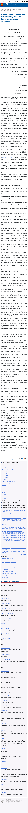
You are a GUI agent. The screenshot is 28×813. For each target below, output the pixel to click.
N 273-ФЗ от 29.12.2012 (5, 598)
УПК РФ (4, 498)
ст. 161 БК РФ (3, 748)
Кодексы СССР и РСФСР (7, 556)
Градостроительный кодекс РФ (9, 481)
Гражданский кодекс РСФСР (9, 562)
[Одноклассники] (24, 457)
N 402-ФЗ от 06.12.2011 (5, 638)
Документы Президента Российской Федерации (13, 504)
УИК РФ (4, 494)
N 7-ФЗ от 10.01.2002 (5, 628)
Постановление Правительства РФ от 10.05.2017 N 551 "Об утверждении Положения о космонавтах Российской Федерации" (13, 9)
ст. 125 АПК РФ (4, 792)
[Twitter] (23, 457)
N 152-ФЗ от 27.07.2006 (5, 676)
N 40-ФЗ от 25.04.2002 (6, 593)
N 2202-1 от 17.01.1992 (5, 666)
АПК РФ (4, 464)
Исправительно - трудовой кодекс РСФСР (12, 567)
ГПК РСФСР (5, 560)
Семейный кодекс (6, 490)
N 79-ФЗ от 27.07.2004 (5, 603)
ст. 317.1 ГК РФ (4, 705)
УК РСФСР (4, 575)
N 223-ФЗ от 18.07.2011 (5, 659)
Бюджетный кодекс (6, 465)
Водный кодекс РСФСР (7, 558)
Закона (11, 42)
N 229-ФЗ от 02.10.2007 (6, 685)
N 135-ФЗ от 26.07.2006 (6, 643)
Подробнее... (24, 554)
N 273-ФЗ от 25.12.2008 (6, 618)
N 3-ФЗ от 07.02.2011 (5, 633)
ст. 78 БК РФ (3, 730)
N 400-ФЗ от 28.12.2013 (6, 584)
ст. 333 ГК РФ (4, 700)
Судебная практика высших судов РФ (11, 500)
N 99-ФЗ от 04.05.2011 (5, 648)
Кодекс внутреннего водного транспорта (11, 487)
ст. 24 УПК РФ (4, 773)
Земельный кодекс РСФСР (8, 565)
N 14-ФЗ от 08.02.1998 (5, 654)
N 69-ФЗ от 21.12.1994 (5, 588)
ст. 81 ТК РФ (3, 723)
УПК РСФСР (5, 577)
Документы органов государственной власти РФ (13, 507)
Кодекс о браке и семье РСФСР (9, 573)
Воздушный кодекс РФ (7, 469)
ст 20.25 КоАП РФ (5, 717)
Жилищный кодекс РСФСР (8, 564)
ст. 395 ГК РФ (4, 710)
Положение (22, 48)
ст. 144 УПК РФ (4, 761)
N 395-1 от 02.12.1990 (5, 695)
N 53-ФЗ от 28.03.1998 (5, 690)
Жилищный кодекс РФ (7, 483)
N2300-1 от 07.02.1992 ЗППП (7, 613)
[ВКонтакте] (21, 457)
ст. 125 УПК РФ (4, 768)
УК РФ (3, 496)
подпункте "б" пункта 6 (8, 157)
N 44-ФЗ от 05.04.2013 (5, 680)
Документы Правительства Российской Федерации (14, 505)
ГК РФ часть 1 (5, 471)
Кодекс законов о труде (7, 571)
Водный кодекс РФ (6, 467)
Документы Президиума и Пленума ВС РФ (12, 508)
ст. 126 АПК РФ (4, 779)
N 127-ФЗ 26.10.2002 (5, 671)
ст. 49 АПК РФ (4, 784)
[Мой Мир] (25, 457)
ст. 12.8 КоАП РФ (4, 738)
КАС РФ (4, 485)
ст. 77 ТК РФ (3, 754)
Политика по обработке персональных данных (12, 804)
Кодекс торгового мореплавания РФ (10, 488)
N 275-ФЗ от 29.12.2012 (5, 608)
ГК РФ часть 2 (5, 473)
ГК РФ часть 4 (5, 477)
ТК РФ (3, 492)
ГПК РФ (4, 479)
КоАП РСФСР (5, 569)
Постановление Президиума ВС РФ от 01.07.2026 (13, 535)
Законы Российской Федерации (9, 502)
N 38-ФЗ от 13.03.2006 (5, 623)
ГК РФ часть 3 (5, 475)
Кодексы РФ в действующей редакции (11, 462)
